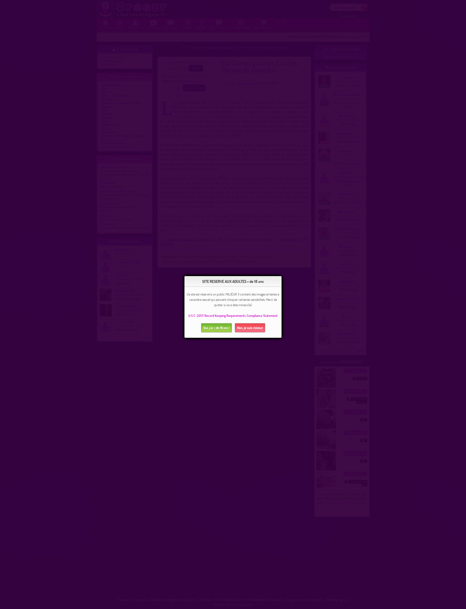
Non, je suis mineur (250, 327)
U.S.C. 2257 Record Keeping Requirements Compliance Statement (233, 315)
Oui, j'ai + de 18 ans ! (216, 327)
